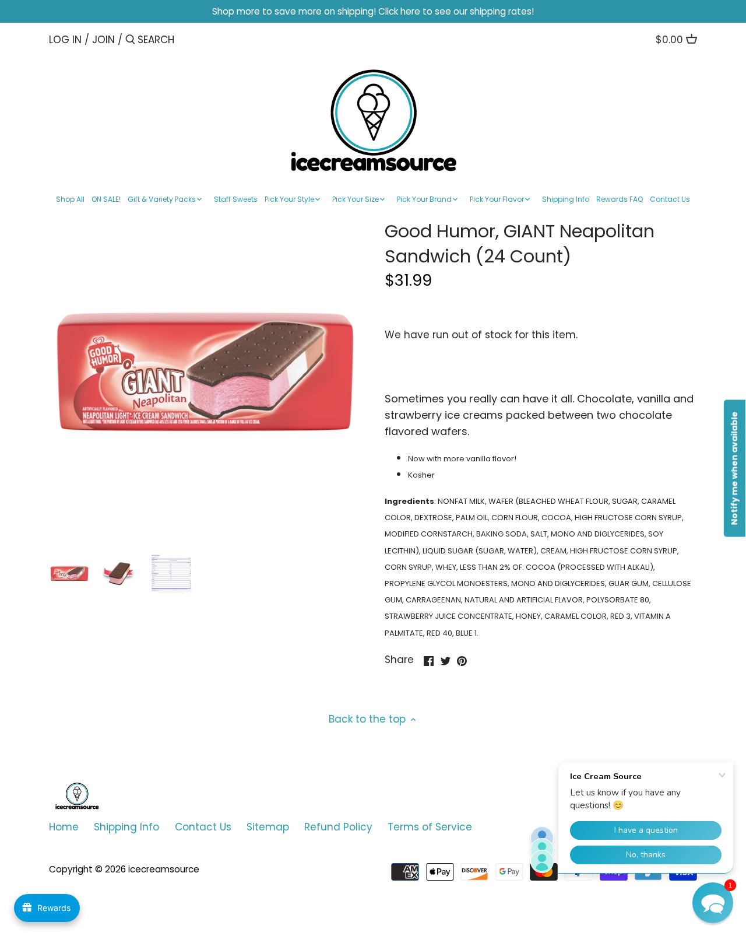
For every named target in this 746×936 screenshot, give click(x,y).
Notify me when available (734, 468)
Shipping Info (126, 827)
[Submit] (130, 40)
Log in (65, 40)
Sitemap (268, 827)
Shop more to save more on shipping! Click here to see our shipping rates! (373, 11)
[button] (712, 902)
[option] (69, 573)
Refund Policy (338, 827)
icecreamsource (163, 869)
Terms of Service (430, 827)
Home (64, 827)
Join (103, 40)
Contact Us (203, 827)
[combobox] (187, 39)
